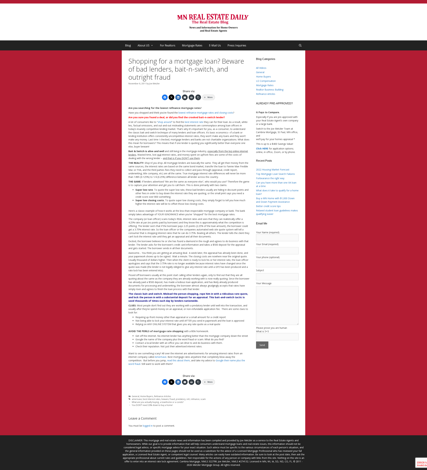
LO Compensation (266, 80)
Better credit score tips (268, 206)
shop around (164, 122)
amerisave (137, 399)
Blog (128, 45)
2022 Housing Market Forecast (272, 169)
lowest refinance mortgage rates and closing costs (205, 112)
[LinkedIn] (178, 97)
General (135, 396)
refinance (195, 399)
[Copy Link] (198, 97)
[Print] (191, 97)
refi (188, 399)
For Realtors (167, 45)
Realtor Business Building (269, 89)
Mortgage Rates (192, 45)
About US (143, 45)
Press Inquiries (237, 45)
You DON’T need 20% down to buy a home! (152, 405)
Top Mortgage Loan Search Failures (275, 173)
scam (203, 399)
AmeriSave (160, 356)
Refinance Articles (162, 396)
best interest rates (151, 399)
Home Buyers (146, 396)
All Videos (261, 67)
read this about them (178, 360)
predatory (180, 399)
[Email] (185, 97)
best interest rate (194, 122)
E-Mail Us (215, 45)
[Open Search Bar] (300, 45)
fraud (172, 399)
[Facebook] (165, 97)
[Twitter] (171, 97)
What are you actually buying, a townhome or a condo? (158, 402)
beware (165, 399)
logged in (148, 425)
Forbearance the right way (270, 178)
